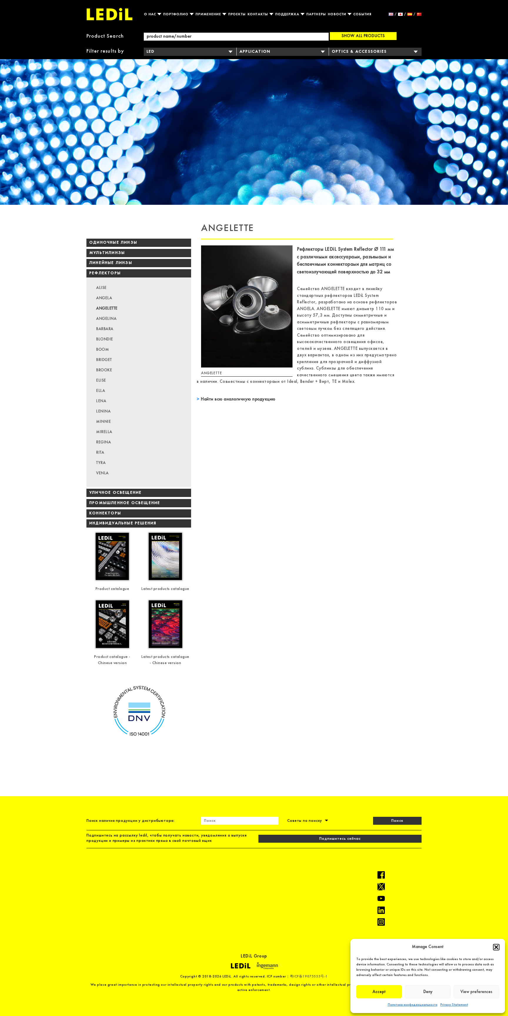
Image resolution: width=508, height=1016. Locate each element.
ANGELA (104, 297)
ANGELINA (106, 318)
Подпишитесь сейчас (340, 839)
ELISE (101, 380)
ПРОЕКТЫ (237, 14)
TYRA (101, 462)
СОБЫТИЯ (362, 14)
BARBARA (104, 328)
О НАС (150, 14)
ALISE (101, 287)
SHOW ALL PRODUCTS (363, 35)
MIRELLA (104, 431)
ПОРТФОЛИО (176, 14)
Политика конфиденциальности (412, 1005)
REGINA (103, 442)
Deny (427, 992)
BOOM (102, 349)
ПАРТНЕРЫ (316, 14)
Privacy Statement (454, 1005)
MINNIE (103, 421)
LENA (101, 400)
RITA (100, 452)
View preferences (476, 992)
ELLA (100, 390)
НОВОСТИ (337, 14)
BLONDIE (104, 339)
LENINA (103, 411)
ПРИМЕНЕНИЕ (208, 14)
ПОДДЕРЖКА (288, 14)
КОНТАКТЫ (258, 14)
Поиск (397, 821)
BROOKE (104, 370)
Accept (379, 992)
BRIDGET (104, 359)
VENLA (102, 472)
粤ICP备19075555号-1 (309, 976)
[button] (496, 947)
